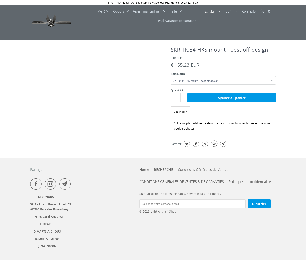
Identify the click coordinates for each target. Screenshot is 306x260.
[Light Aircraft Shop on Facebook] (37, 184)
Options (119, 11)
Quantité (177, 90)
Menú (101, 11)
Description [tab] (180, 112)
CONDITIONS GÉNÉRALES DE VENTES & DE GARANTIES (181, 181)
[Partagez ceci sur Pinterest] (204, 144)
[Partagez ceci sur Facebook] (195, 144)
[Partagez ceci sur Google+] (213, 144)
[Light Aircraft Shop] (51, 22)
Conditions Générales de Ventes (203, 169)
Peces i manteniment (147, 11)
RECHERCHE (163, 169)
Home (144, 169)
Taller (174, 11)
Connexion (249, 11)
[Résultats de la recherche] (262, 11)
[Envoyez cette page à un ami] (222, 144)
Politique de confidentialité (250, 181)
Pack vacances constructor (177, 21)
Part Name (178, 73)
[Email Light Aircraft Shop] (66, 184)
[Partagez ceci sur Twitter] (186, 144)
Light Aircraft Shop (163, 211)
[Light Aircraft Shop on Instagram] (51, 184)
